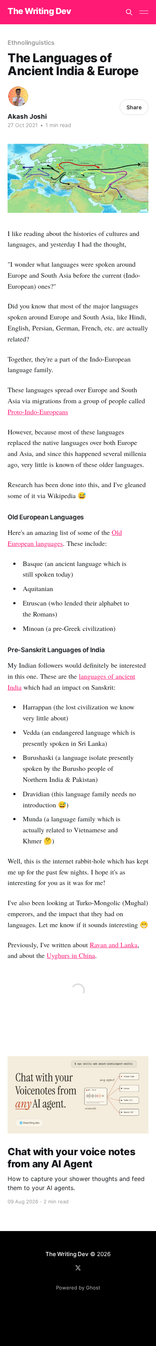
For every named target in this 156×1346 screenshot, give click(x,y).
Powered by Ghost (78, 1288)
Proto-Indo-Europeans (38, 411)
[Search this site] (129, 12)
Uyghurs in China (71, 955)
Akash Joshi (27, 116)
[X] (78, 1268)
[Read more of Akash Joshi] (18, 96)
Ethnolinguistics (31, 42)
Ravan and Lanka (113, 944)
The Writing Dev (39, 11)
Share (134, 107)
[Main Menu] (144, 12)
